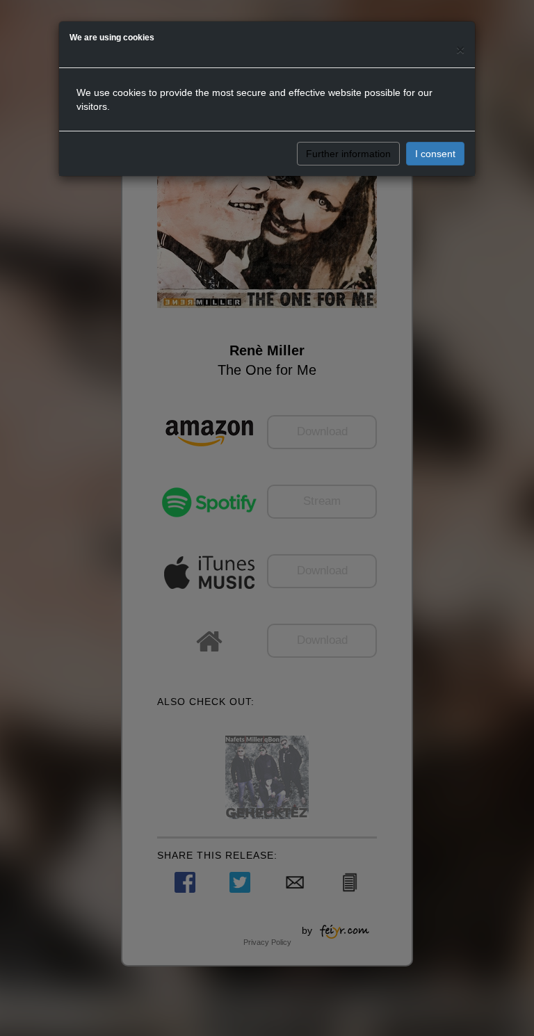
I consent (435, 153)
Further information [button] (348, 153)
